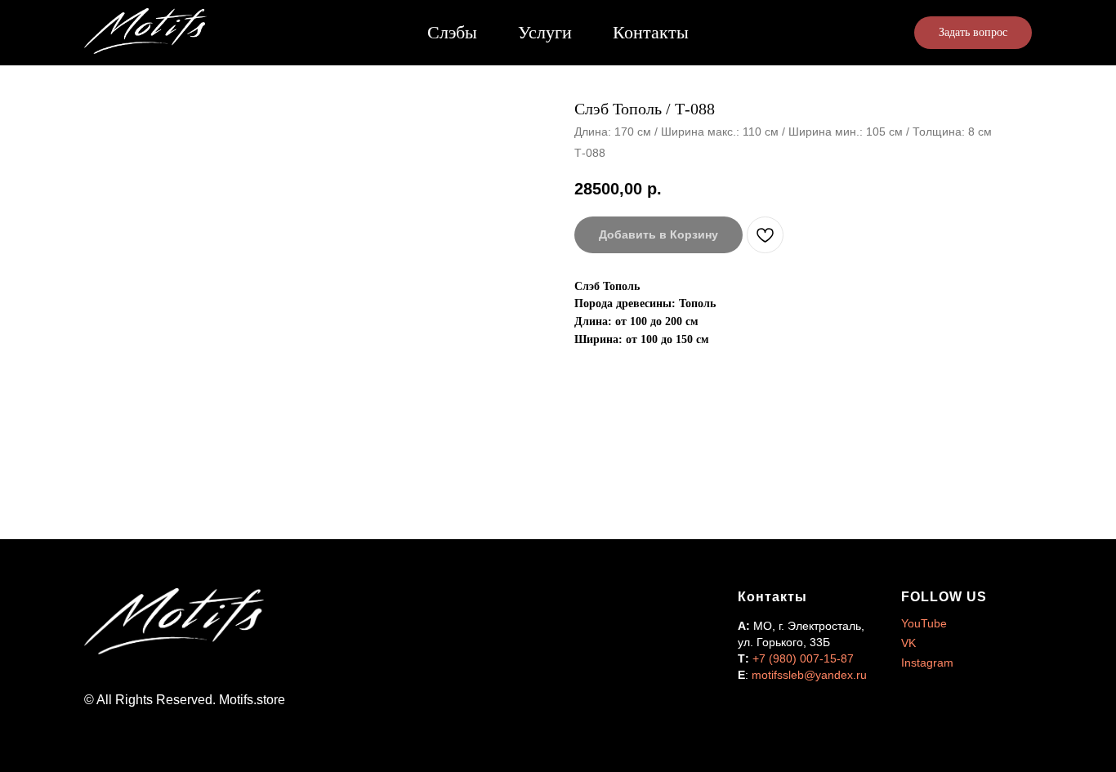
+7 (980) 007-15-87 (803, 658)
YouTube (924, 623)
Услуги (545, 32)
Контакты (651, 32)
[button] (973, 32)
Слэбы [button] (452, 32)
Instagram (927, 662)
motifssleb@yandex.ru (809, 674)
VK (908, 642)
